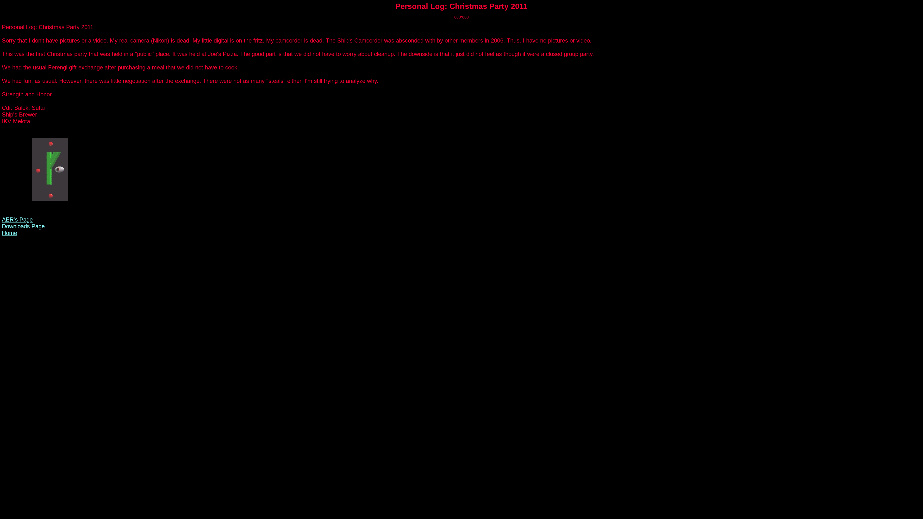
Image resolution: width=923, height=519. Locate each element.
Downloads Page (23, 226)
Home (9, 233)
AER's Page (17, 219)
